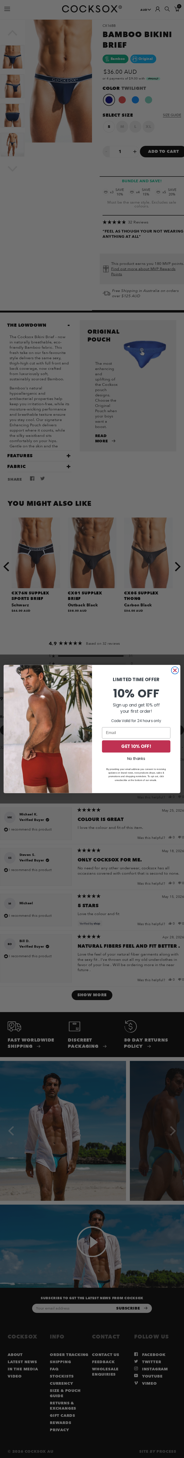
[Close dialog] (174, 670)
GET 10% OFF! (136, 746)
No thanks (136, 758)
